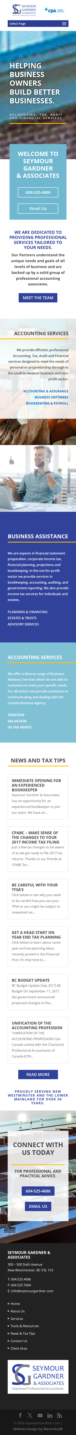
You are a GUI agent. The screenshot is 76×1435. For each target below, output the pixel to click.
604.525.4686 (21, 1279)
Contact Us (19, 1341)
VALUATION (17, 721)
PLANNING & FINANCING (28, 612)
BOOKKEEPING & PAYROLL (47, 403)
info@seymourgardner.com (32, 1291)
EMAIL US (38, 1206)
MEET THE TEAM (38, 297)
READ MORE (38, 1074)
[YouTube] (40, 1415)
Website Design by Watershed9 (38, 1429)
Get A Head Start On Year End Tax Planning (36, 935)
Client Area (19, 1348)
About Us (18, 1311)
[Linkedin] (50, 1415)
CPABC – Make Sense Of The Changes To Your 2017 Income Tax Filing (35, 837)
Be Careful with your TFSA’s (35, 887)
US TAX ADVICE (19, 727)
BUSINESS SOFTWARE (52, 397)
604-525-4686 (38, 192)
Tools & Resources (25, 1326)
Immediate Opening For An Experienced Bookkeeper (36, 785)
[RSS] (60, 1415)
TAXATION (16, 715)
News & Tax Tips (23, 1333)
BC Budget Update (31, 980)
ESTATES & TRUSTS (22, 618)
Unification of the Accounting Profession (37, 1025)
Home (15, 1303)
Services (17, 1318)
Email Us (38, 208)
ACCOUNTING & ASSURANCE (46, 391)
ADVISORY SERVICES (23, 624)
